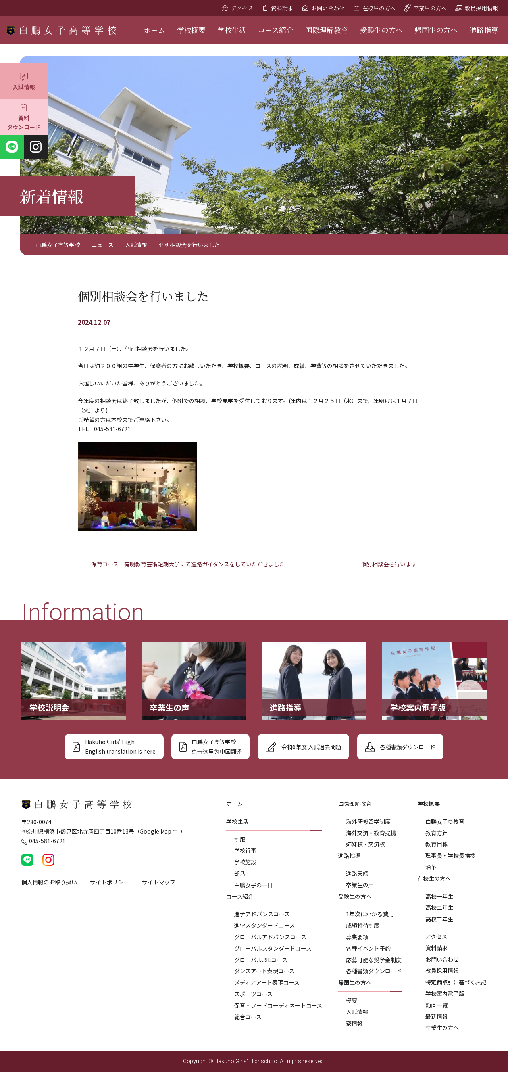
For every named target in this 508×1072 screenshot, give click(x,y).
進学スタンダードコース (264, 925)
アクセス (242, 8)
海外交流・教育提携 (371, 833)
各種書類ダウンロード (374, 971)
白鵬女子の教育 (444, 821)
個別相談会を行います (389, 564)
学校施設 (245, 862)
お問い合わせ (327, 8)
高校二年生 (439, 907)
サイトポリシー (109, 882)
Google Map (156, 831)
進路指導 (484, 30)
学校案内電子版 (444, 993)
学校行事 (245, 850)
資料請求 (282, 8)
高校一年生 (439, 896)
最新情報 (436, 1016)
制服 (239, 839)
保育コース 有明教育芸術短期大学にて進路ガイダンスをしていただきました (188, 564)
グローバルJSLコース (260, 960)
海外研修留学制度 (368, 821)
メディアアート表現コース (267, 982)
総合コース (248, 1017)
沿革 (431, 867)
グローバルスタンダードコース (273, 948)
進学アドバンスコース (262, 914)
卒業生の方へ (430, 8)
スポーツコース (253, 994)
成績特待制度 (362, 925)
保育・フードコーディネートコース (278, 1005)
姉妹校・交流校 (365, 844)
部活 (239, 873)
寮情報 (354, 1023)
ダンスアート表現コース (264, 971)
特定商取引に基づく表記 (456, 982)
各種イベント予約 (368, 948)
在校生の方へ (379, 8)
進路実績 (357, 873)
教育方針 (436, 833)
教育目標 (436, 844)
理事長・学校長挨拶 (450, 855)
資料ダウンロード (23, 122)
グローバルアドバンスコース (270, 937)
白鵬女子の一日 (253, 885)
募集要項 (357, 937)
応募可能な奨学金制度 (374, 960)
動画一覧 (436, 1005)
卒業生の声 (360, 885)
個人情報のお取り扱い (49, 882)
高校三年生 (439, 919)
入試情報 (24, 87)
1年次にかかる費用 (370, 914)
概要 (351, 1000)
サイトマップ (158, 882)
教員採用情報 (481, 8)
